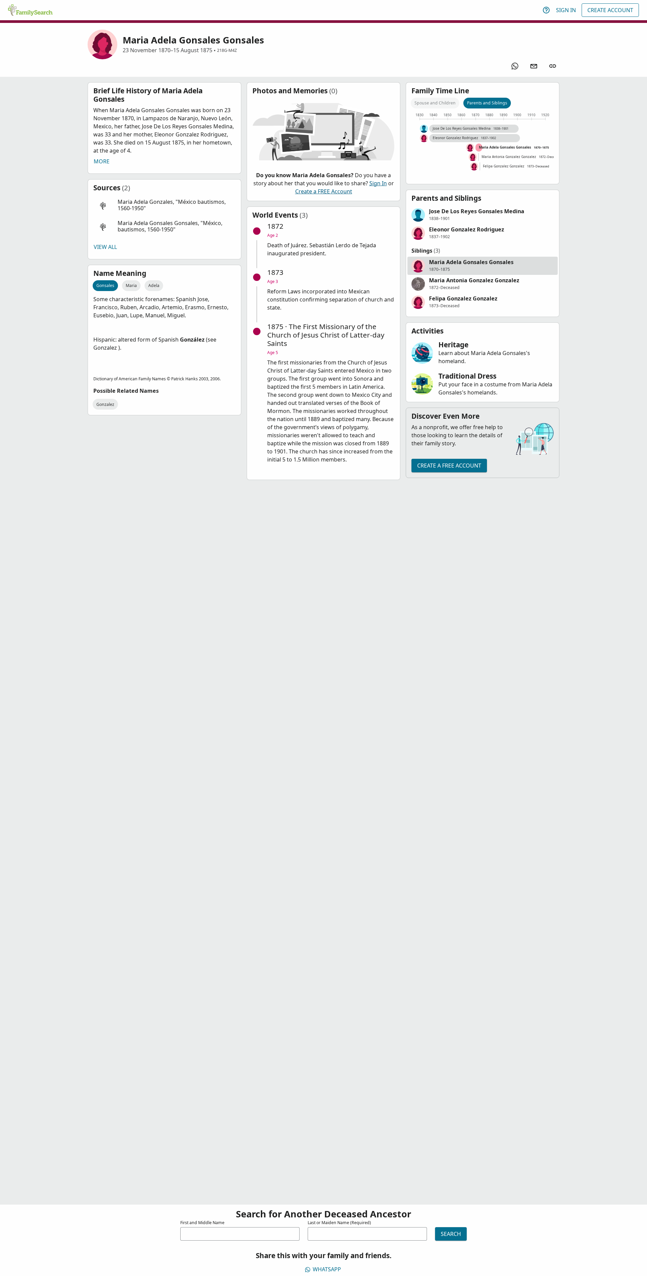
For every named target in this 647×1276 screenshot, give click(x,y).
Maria (131, 285)
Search (451, 1234)
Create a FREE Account (323, 191)
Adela (153, 285)
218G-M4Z (227, 50)
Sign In (566, 10)
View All (105, 247)
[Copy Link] (552, 66)
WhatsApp (327, 1269)
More (102, 161)
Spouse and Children (435, 103)
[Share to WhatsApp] (515, 66)
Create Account (610, 10)
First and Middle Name (202, 1222)
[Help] (546, 10)
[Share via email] (534, 66)
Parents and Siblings (487, 103)
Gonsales (105, 285)
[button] (164, 205)
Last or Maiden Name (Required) (339, 1222)
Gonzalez (105, 404)
